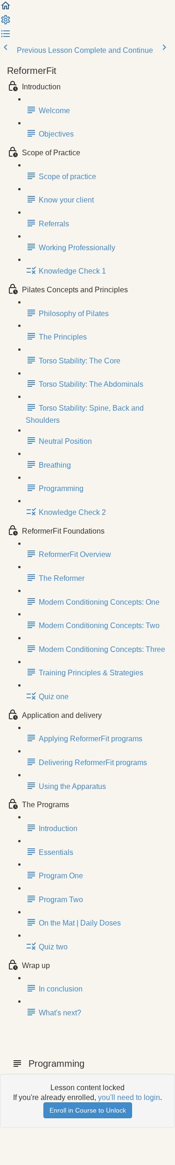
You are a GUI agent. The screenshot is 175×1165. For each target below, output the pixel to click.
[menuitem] (5, 23)
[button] (5, 9)
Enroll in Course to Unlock (87, 1110)
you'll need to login (129, 1097)
